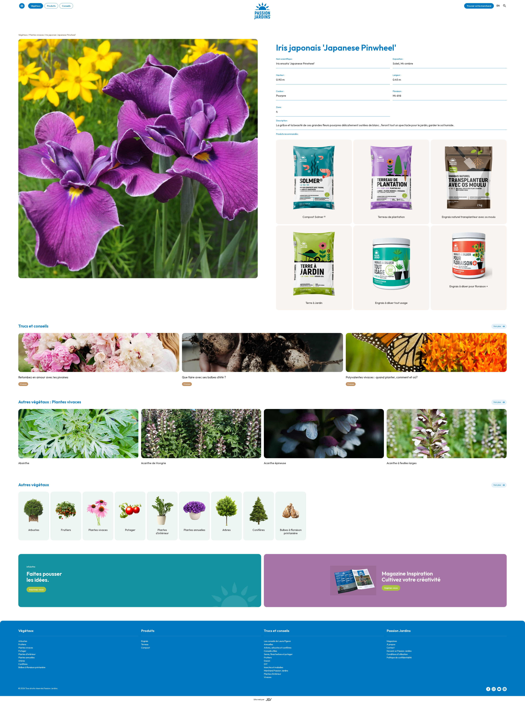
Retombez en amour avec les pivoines (43, 377)
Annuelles (268, 644)
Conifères (22, 664)
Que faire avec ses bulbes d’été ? (204, 377)
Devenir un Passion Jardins (399, 651)
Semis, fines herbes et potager (278, 654)
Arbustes (22, 641)
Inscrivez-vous (36, 589)
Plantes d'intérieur (27, 654)
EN (498, 5)
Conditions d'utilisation (397, 654)
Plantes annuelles (26, 657)
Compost (145, 647)
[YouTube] (499, 689)
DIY (266, 664)
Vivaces (23, 384)
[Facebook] (488, 689)
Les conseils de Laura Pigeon (277, 641)
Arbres (21, 660)
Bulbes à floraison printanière (31, 667)
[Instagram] (494, 689)
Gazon (267, 660)
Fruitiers (22, 644)
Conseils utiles (270, 651)
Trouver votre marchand (479, 6)
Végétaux (35, 6)
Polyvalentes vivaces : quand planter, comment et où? (382, 377)
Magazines (392, 641)
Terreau (144, 644)
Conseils (66, 6)
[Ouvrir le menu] (21, 6)
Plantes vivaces (36, 34)
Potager (22, 651)
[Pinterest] (505, 689)
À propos (391, 644)
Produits (51, 6)
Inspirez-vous (391, 588)
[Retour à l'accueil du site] (262, 13)
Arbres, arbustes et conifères (277, 647)
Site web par (259, 699)
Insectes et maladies (273, 667)
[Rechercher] (503, 3)
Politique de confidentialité (399, 657)
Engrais (144, 641)
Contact (390, 647)
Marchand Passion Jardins (276, 670)
